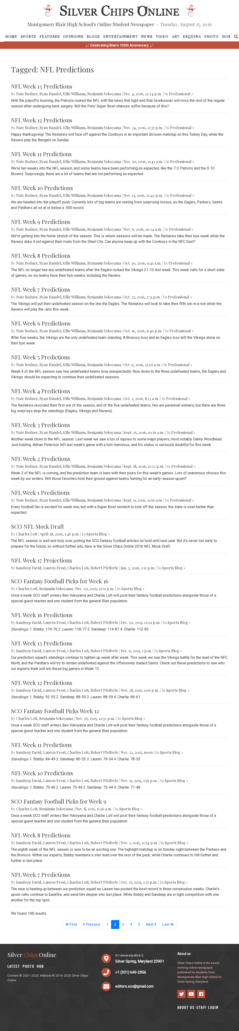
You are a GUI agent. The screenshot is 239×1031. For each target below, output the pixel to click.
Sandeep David (28, 567)
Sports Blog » (98, 533)
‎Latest (13, 966)
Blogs (93, 36)
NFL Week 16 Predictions (41, 615)
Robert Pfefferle (104, 567)
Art (176, 36)
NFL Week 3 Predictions (40, 425)
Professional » (181, 93)
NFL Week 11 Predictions (41, 154)
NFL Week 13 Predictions (41, 86)
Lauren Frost (54, 567)
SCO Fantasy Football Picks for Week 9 (58, 801)
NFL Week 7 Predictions (40, 289)
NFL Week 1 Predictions (40, 492)
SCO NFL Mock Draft (37, 526)
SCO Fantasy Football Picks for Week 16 (59, 581)
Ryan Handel (50, 93)
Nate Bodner (27, 93)
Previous (92, 924)
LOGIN (213, 1007)
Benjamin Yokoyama (104, 93)
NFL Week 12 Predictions (41, 120)
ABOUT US (186, 1007)
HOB (226, 36)
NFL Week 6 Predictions (40, 323)
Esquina (192, 36)
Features (50, 36)
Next (150, 924)
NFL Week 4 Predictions (40, 391)
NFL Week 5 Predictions (40, 357)
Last (166, 924)
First (73, 924)
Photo (211, 36)
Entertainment (120, 36)
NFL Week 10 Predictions (42, 187)
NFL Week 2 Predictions (40, 458)
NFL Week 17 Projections (41, 560)
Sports (28, 36)
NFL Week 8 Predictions (40, 255)
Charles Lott (26, 533)
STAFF (201, 1007)
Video (162, 36)
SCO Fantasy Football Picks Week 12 (55, 711)
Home (11, 36)
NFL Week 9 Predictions (40, 221)
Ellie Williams (74, 93)
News (147, 36)
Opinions (73, 36)
